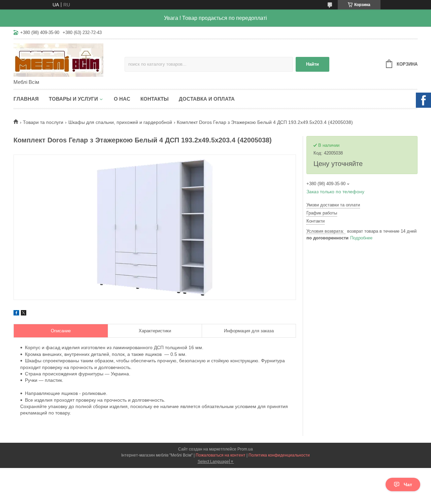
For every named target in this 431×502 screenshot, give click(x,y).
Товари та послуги (43, 122)
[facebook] (16, 313)
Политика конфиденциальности (279, 455)
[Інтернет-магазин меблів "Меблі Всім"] (69, 59)
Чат (408, 484)
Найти (312, 64)
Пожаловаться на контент (220, 455)
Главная (26, 98)
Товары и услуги (73, 98)
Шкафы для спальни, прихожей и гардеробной (120, 122)
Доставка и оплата (207, 98)
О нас (122, 98)
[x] (23, 313)
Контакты (154, 98)
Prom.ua (245, 449)
